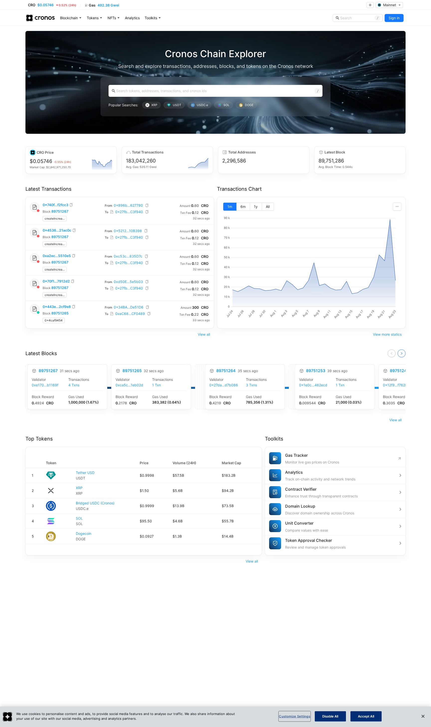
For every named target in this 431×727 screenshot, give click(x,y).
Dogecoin (83, 533)
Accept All (366, 716)
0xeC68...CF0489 (130, 313)
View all (204, 334)
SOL (79, 518)
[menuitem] (71, 18)
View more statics (387, 334)
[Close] (423, 716)
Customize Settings (294, 716)
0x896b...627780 (128, 205)
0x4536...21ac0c (57, 230)
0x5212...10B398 (128, 231)
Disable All (330, 716)
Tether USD (85, 472)
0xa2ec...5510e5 (57, 256)
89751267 (59, 211)
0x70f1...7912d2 (56, 281)
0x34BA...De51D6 (128, 307)
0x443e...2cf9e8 (57, 306)
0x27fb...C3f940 (129, 212)
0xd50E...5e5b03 (128, 282)
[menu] (133, 18)
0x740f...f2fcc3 (55, 205)
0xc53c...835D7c (128, 256)
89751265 (60, 313)
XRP (79, 488)
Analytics (132, 18)
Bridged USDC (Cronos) (95, 503)
